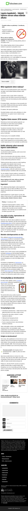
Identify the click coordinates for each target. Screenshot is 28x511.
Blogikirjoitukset (8, 9)
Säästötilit (4, 479)
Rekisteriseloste (5, 458)
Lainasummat (5, 470)
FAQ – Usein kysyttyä (7, 461)
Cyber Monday (13, 386)
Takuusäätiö (5, 502)
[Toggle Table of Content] (11, 82)
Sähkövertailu (5, 472)
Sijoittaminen (5, 481)
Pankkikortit (4, 474)
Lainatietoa (4, 477)
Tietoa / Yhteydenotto (6, 456)
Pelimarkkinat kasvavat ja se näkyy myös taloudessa (5, 388)
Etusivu (2, 9)
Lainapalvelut (5, 468)
